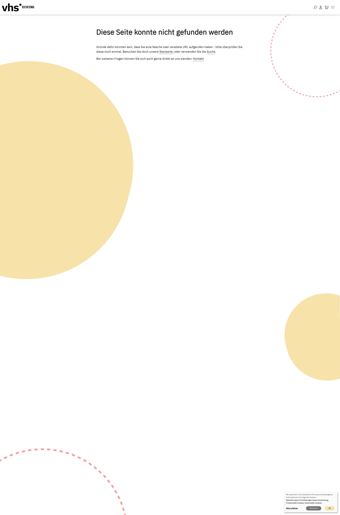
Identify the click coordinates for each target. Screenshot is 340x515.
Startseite (166, 51)
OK (329, 508)
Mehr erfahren (292, 508)
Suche (211, 51)
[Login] (320, 7)
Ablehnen (314, 508)
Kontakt (198, 59)
